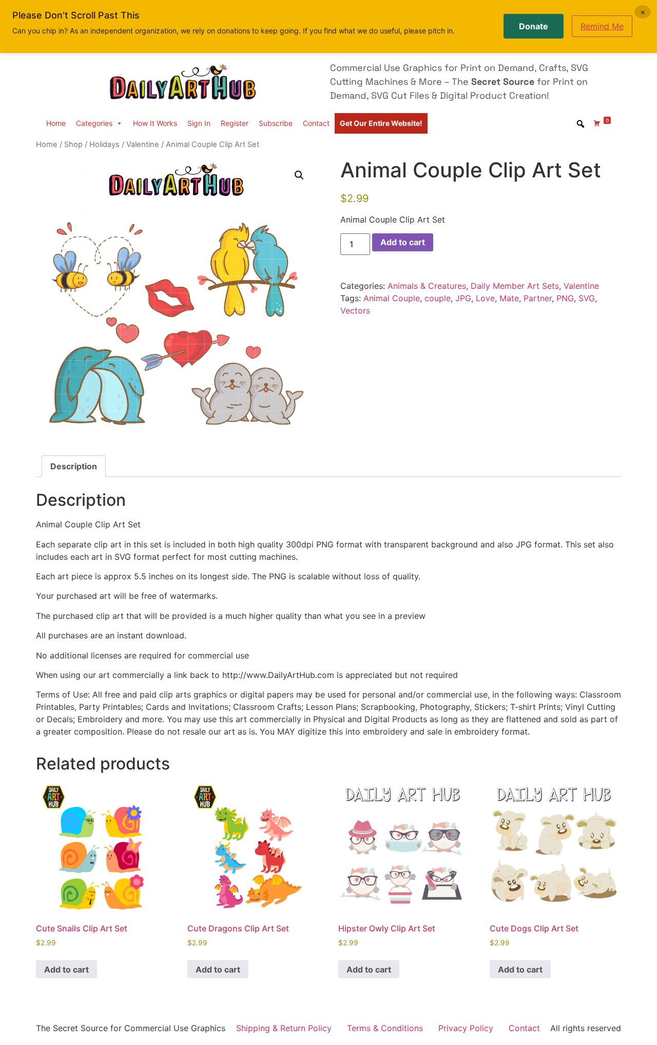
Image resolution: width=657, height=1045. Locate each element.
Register (234, 123)
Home (56, 123)
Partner (538, 298)
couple (437, 298)
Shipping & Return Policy (284, 1028)
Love (485, 298)
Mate (509, 298)
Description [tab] (73, 466)
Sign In (198, 123)
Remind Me (602, 26)
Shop (73, 144)
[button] (299, 175)
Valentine (142, 144)
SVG (586, 298)
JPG (463, 298)
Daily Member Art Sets (515, 286)
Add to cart (402, 242)
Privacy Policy (465, 1028)
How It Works (155, 123)
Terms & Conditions (385, 1028)
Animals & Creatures (427, 286)
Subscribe (276, 123)
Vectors (355, 310)
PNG (565, 298)
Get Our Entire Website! (381, 123)
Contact (316, 123)
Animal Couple (391, 298)
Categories (94, 123)
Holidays (104, 144)
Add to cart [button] (66, 969)
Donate (533, 26)
